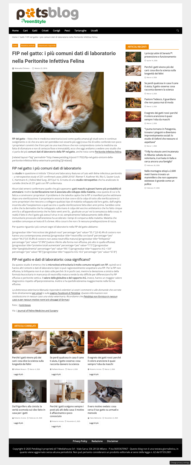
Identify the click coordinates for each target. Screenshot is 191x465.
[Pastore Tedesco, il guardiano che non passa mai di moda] (133, 103)
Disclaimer (112, 441)
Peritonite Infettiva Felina (108, 151)
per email (37, 293)
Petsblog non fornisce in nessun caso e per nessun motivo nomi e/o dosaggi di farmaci (64, 298)
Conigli (56, 30)
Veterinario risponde (47, 45)
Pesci (67, 30)
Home (15, 30)
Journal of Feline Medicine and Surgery (38, 310)
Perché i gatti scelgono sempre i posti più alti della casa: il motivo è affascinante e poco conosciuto (67, 411)
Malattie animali (27, 45)
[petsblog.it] (47, 15)
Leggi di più (18, 374)
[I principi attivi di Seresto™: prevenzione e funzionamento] (133, 57)
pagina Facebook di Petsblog (65, 293)
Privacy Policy (80, 441)
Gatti (34, 30)
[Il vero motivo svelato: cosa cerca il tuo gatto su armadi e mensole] (105, 391)
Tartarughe (80, 30)
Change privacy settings (180, 462)
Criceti (45, 30)
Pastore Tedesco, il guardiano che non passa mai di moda (160, 101)
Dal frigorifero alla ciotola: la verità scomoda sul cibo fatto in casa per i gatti (28, 409)
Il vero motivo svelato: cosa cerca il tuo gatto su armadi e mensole (103, 409)
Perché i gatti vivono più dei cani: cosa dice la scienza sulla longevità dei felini (28, 361)
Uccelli (94, 30)
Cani (25, 30)
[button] (178, 30)
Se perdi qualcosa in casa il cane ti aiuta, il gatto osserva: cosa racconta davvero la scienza (67, 361)
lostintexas (25, 305)
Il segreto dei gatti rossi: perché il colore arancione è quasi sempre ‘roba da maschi (104, 361)
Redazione (97, 441)
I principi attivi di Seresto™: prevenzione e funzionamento (160, 55)
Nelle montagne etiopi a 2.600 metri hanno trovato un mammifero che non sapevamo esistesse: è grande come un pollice (160, 177)
